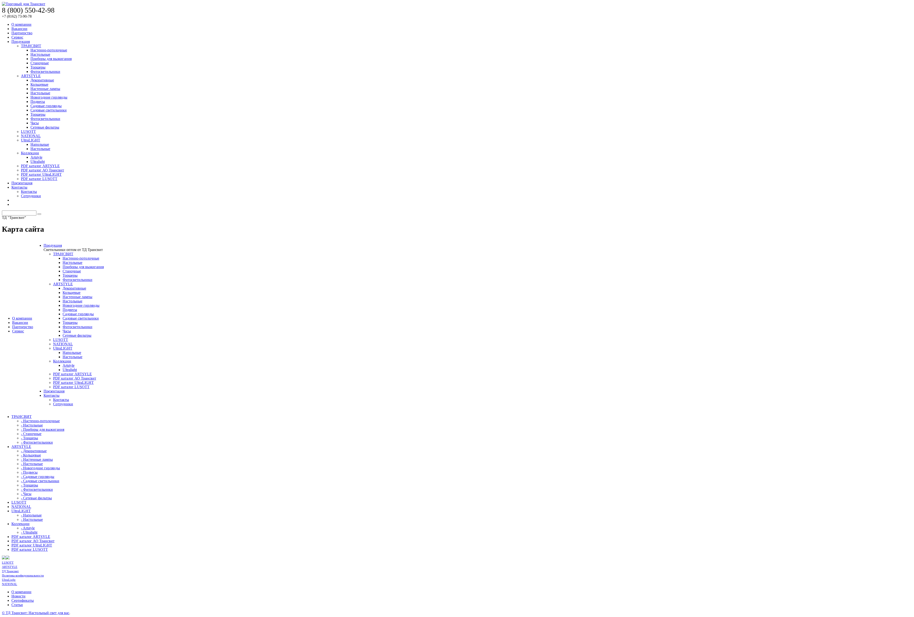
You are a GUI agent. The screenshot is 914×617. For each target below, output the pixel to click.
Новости (18, 596)
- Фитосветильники (37, 442)
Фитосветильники (45, 72)
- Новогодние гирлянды (40, 468)
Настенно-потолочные (48, 50)
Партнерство (21, 33)
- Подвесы (29, 472)
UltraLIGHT (30, 140)
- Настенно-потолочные (40, 421)
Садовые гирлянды (46, 106)
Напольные (39, 144)
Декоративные (42, 80)
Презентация (21, 183)
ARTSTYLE (31, 76)
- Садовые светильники (40, 481)
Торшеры (37, 67)
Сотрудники (31, 196)
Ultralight (37, 162)
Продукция (20, 42)
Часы (34, 123)
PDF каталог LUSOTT (39, 179)
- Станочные (31, 434)
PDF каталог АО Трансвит (42, 170)
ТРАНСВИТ (31, 46)
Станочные (39, 63)
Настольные (40, 54)
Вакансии (19, 29)
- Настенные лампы (37, 459)
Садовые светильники (48, 110)
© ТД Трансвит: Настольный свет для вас (35, 613)
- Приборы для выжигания (42, 429)
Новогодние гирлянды (48, 97)
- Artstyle (28, 528)
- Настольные (32, 425)
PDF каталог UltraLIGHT (41, 174)
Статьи (17, 605)
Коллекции (30, 153)
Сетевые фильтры (44, 127)
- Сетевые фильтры (36, 498)
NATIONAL (31, 136)
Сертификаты (22, 600)
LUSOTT (28, 132)
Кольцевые (39, 84)
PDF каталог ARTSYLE (40, 166)
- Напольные (31, 515)
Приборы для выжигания (51, 59)
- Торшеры (29, 438)
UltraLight (8, 580)
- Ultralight (29, 532)
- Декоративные (34, 451)
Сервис (17, 37)
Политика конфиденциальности (23, 575)
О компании (21, 24)
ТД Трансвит (10, 571)
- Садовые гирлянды (37, 477)
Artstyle (36, 157)
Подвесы (37, 102)
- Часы (26, 494)
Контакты (19, 187)
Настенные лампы (45, 89)
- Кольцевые (31, 455)
